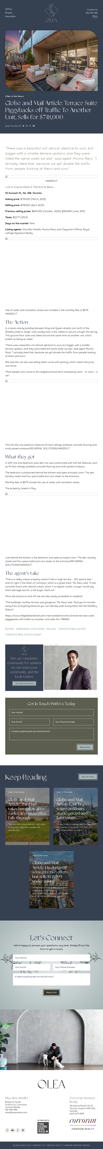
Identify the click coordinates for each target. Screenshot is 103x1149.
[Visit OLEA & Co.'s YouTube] (12, 1130)
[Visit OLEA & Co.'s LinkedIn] (23, 1130)
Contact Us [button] (92, 9)
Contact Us (39, 1145)
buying (9, 628)
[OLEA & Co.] (51, 12)
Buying (8, 12)
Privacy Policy (54, 1145)
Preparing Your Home (30, 628)
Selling (8, 9)
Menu (95, 16)
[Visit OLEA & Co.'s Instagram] (7, 1130)
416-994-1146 (92, 12)
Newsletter (10, 16)
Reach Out (85, 747)
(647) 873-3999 (77, 1113)
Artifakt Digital (81, 1145)
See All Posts (88, 777)
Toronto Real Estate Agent (23, 634)
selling (51, 628)
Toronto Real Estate (72, 628)
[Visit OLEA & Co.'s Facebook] (18, 1130)
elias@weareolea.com (16, 1112)
